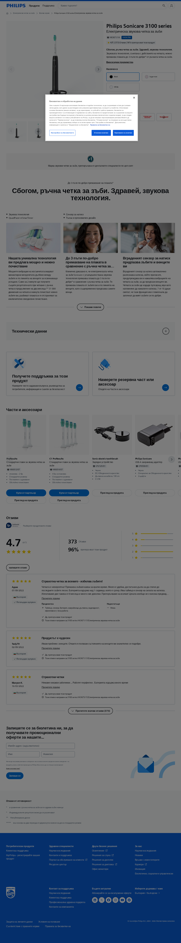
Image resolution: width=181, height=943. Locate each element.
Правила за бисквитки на (100, 124)
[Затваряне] (134, 98)
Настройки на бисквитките (62, 132)
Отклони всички (101, 132)
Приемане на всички (123, 132)
